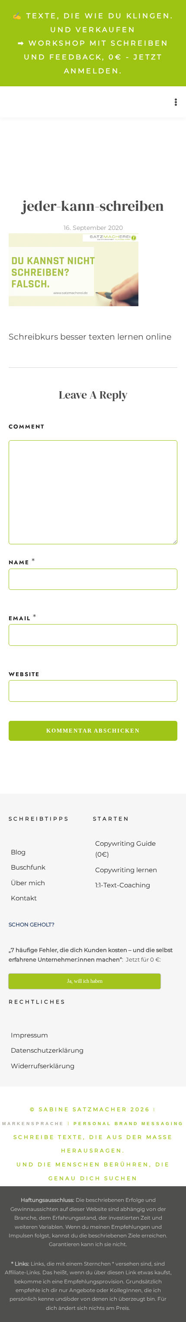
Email (20, 618)
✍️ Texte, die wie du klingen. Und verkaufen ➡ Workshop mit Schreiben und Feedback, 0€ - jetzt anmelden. (93, 43)
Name (19, 562)
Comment (27, 426)
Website (24, 674)
